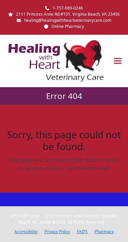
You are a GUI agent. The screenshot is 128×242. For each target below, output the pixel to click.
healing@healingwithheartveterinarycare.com (67, 20)
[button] (118, 61)
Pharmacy (104, 232)
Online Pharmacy (68, 26)
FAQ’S (82, 232)
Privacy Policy (57, 232)
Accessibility (26, 232)
